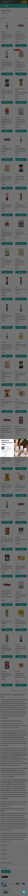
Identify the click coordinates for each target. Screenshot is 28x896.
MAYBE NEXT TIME (4, 456)
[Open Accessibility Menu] (2, 448)
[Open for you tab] (23, 891)
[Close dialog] (27, 439)
